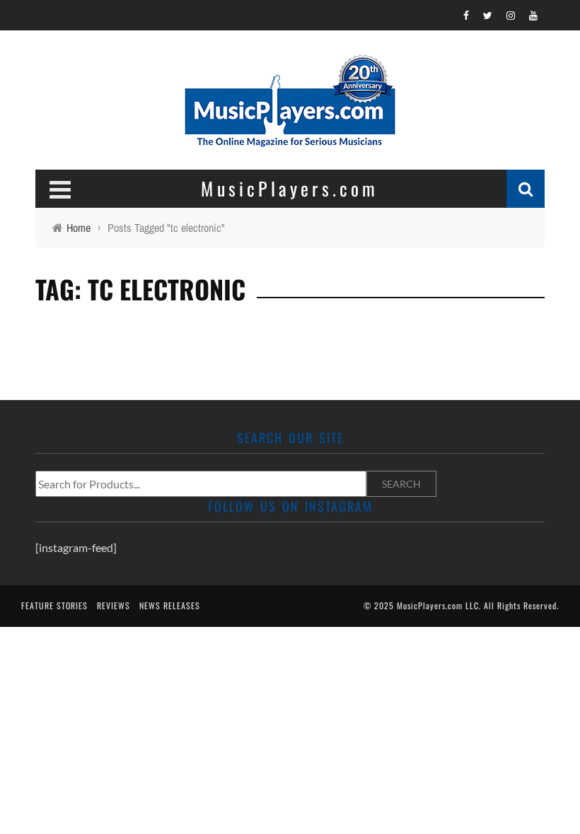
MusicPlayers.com (430, 605)
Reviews (113, 605)
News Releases (169, 605)
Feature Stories (54, 605)
